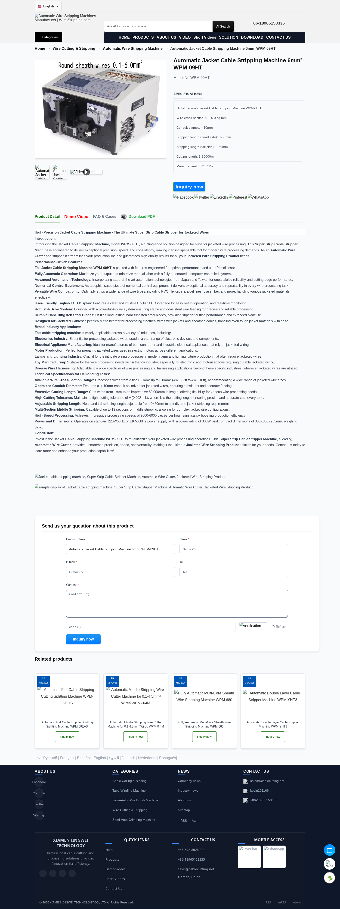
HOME (124, 37)
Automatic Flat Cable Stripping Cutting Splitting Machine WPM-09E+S (67, 724)
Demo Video (76, 216)
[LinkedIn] (62, 873)
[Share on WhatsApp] (258, 197)
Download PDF (142, 217)
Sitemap (39, 815)
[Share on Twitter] (202, 197)
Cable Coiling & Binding (129, 781)
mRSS (281, 902)
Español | (85, 758)
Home (40, 48)
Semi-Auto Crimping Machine (133, 820)
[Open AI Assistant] (329, 850)
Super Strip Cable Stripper (276, 244)
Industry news (188, 790)
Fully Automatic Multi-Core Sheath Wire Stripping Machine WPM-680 (204, 724)
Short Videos (204, 37)
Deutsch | (129, 758)
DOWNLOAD (252, 37)
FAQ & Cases (104, 217)
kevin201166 (259, 790)
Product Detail (47, 217)
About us (184, 800)
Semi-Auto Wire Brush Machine (135, 800)
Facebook (39, 782)
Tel (181, 562)
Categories (50, 37)
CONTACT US (278, 37)
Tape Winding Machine (129, 790)
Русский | (51, 758)
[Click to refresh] (253, 626)
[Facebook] (52, 873)
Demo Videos (115, 869)
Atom (195, 820)
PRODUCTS (143, 37)
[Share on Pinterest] (238, 197)
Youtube (39, 793)
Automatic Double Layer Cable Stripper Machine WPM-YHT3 (273, 724)
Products (112, 859)
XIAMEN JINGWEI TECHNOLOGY (70, 842)
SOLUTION (228, 37)
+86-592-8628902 (191, 849)
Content (72, 585)
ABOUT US (166, 37)
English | (100, 758)
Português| (168, 758)
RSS (183, 820)
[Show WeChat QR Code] (329, 878)
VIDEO (185, 37)
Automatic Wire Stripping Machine (133, 48)
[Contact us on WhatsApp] (329, 864)
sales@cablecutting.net (267, 781)
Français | (68, 758)
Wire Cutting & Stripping (74, 48)
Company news (189, 781)
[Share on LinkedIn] (219, 197)
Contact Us (113, 888)
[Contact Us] (72, 873)
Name (184, 539)
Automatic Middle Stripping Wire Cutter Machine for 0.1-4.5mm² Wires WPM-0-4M (136, 724)
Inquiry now (189, 186)
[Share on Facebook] (183, 197)
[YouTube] (43, 873)
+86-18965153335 (263, 800)
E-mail (71, 562)
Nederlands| (148, 758)
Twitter (39, 804)
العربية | (115, 758)
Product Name (75, 539)
